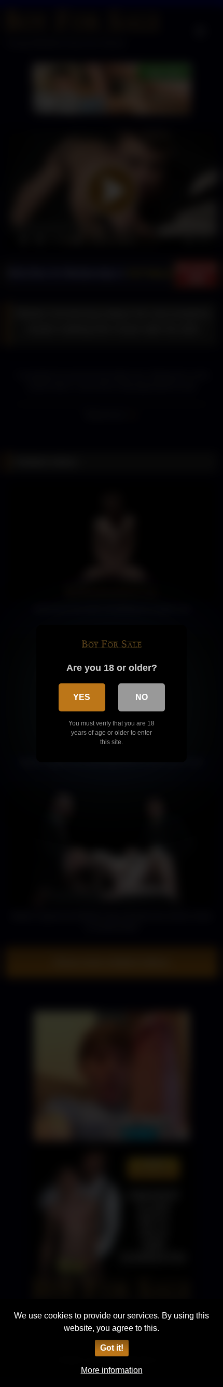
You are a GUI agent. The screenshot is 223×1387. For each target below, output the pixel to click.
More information (112, 1370)
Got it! (111, 1347)
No (141, 697)
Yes (81, 697)
